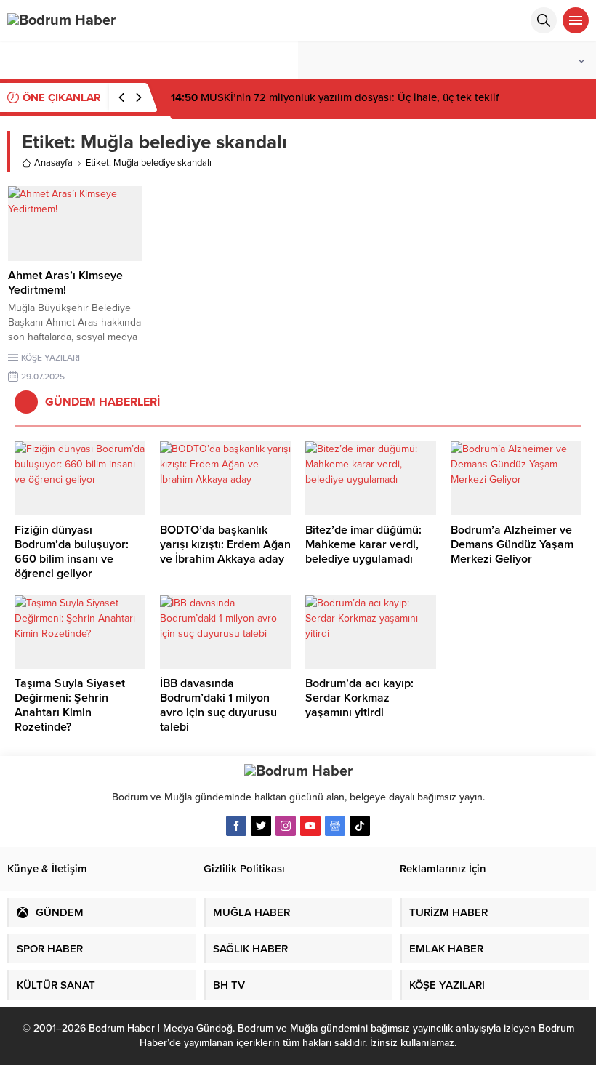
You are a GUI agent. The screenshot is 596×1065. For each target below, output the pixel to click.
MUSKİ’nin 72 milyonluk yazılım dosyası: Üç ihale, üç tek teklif (335, 97)
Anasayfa (53, 163)
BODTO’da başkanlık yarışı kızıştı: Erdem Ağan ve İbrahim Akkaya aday (225, 544)
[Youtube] (310, 826)
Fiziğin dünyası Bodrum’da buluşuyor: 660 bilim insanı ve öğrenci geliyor (72, 552)
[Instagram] (285, 826)
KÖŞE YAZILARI (50, 358)
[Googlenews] (335, 826)
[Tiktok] (360, 826)
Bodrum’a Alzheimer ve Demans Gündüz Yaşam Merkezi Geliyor (512, 544)
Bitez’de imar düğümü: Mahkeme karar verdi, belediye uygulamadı (363, 544)
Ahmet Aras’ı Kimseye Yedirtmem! (65, 282)
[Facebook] (236, 826)
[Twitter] (261, 826)
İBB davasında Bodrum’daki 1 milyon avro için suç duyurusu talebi (218, 705)
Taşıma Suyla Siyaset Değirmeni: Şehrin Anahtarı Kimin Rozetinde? (70, 705)
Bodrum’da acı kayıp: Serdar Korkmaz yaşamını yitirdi (359, 698)
